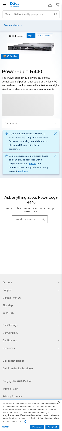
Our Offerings (10, 325)
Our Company (10, 332)
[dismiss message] (55, 133)
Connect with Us (12, 297)
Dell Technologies (13, 361)
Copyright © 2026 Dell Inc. (18, 381)
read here (23, 171)
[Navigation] (4, 4)
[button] (50, 4)
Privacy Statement (13, 396)
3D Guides (12, 56)
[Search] (43, 219)
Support (7, 290)
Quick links (11, 123)
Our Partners (10, 340)
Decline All (36, 427)
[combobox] (31, 14)
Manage (5, 427)
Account (7, 282)
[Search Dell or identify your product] (55, 14)
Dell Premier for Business (18, 368)
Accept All (52, 427)
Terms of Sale (10, 389)
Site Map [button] (8, 305)
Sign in (32, 163)
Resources (9, 348)
